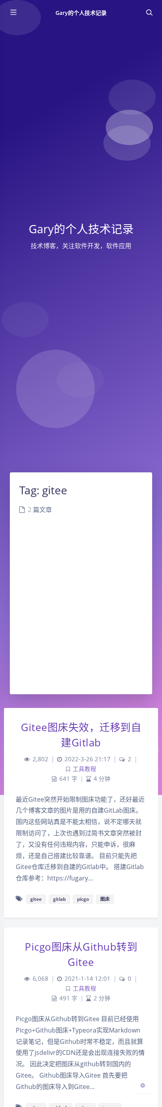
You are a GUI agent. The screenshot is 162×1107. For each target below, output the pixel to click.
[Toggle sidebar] (13, 12)
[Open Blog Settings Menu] (142, 1085)
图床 (105, 899)
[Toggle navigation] (149, 12)
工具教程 (84, 769)
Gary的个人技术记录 (81, 12)
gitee (36, 899)
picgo (83, 899)
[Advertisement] (81, 609)
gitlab (59, 899)
